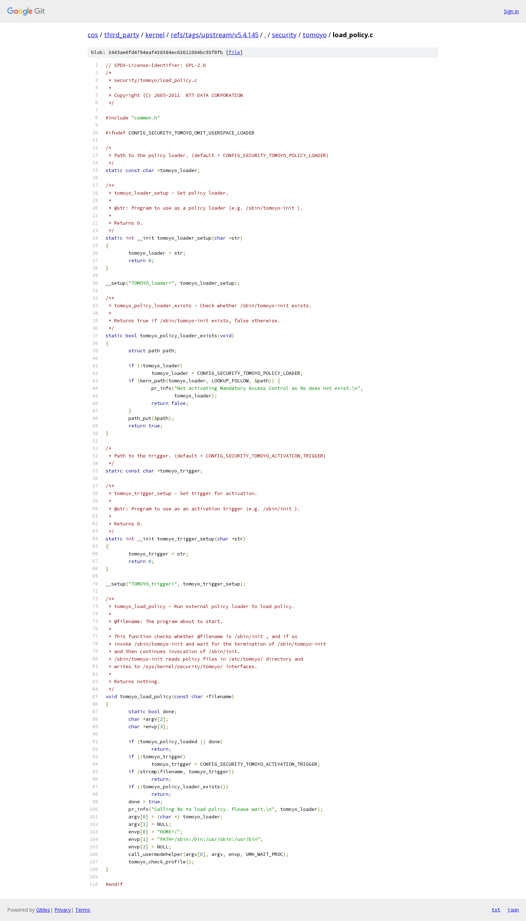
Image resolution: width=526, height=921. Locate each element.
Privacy (62, 909)
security (284, 34)
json (513, 909)
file (234, 52)
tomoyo (315, 34)
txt (496, 909)
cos (93, 34)
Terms (82, 909)
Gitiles (43, 909)
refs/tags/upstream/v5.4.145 (214, 34)
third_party (121, 34)
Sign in (511, 11)
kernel (155, 34)
